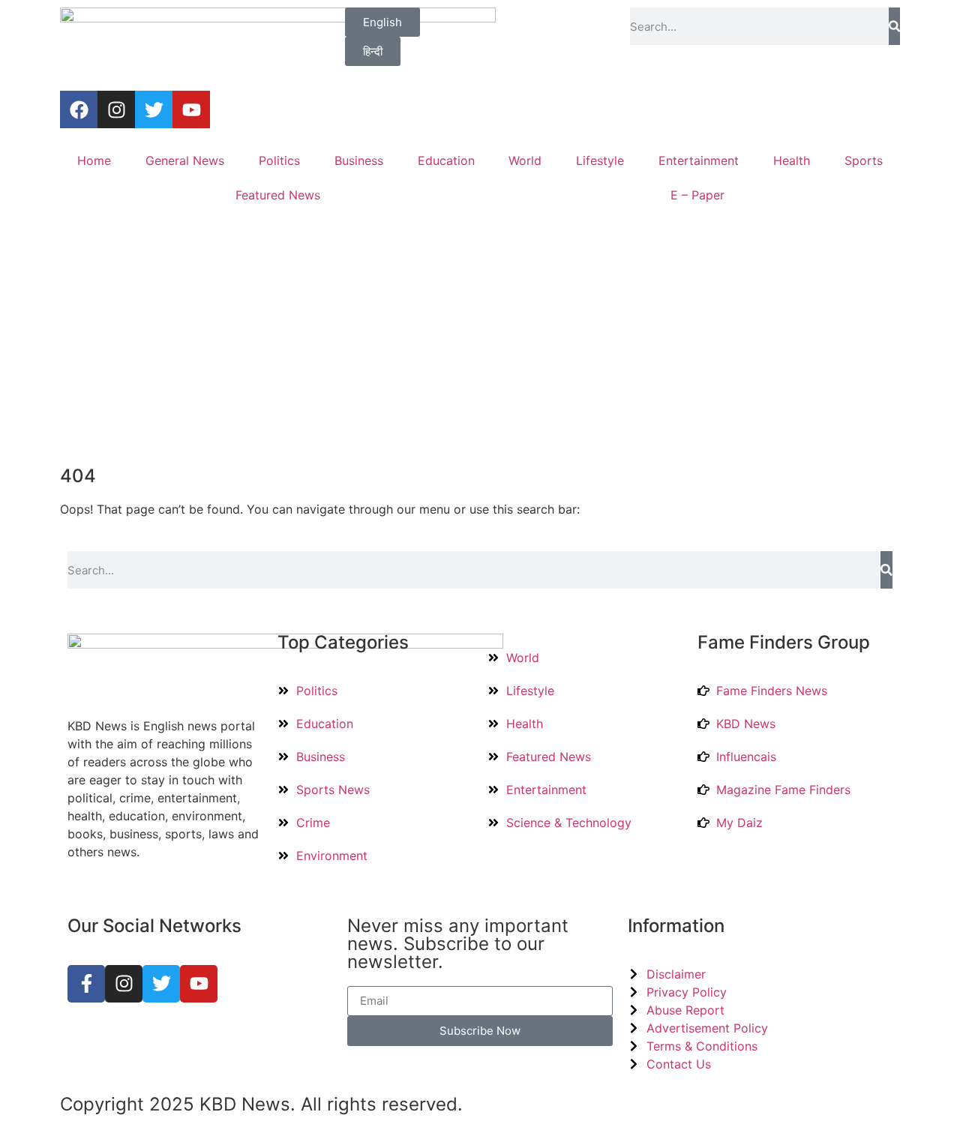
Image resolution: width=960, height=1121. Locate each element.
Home (94, 160)
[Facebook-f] (86, 984)
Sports (863, 160)
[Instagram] (116, 109)
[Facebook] (79, 109)
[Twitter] (153, 109)
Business (358, 160)
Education (446, 160)
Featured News (278, 194)
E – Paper (697, 194)
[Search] (894, 26)
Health (791, 160)
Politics (279, 160)
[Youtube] (191, 109)
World (525, 160)
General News (185, 160)
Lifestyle (600, 160)
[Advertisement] (480, 340)
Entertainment (698, 160)
